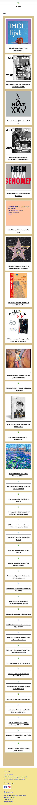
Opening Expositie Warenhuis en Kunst (18, 614)
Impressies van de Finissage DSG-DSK (18, 699)
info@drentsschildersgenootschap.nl (15, 777)
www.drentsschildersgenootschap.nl (15, 779)
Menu (19, 6)
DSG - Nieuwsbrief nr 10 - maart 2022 (18, 663)
